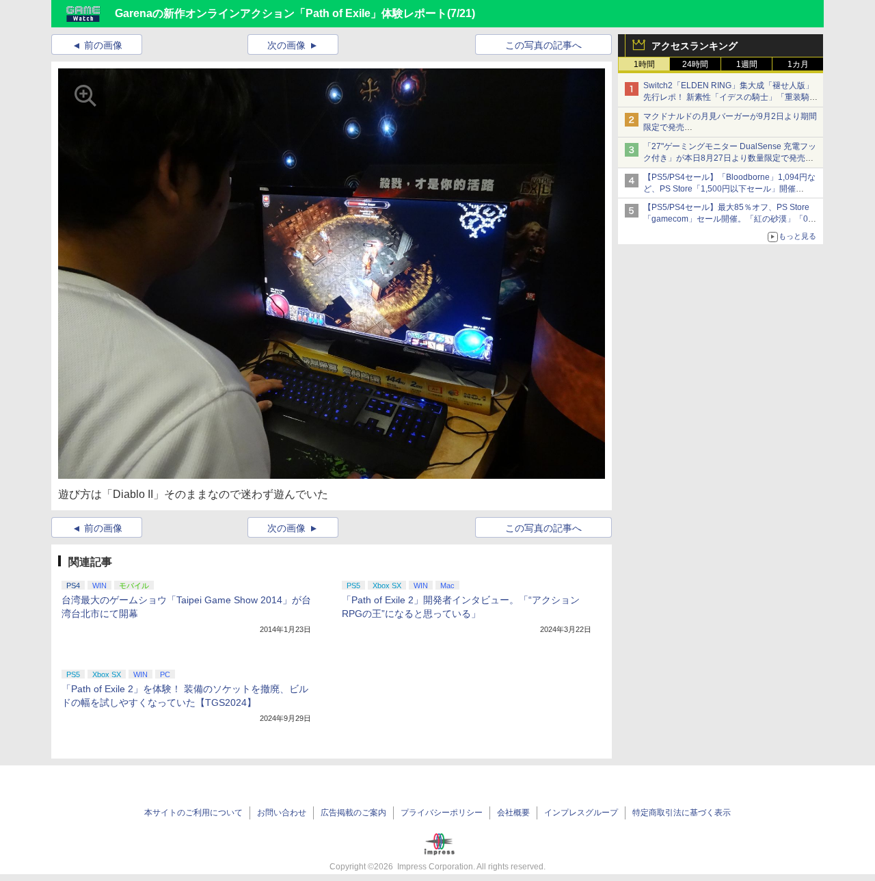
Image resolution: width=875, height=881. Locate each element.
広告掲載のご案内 (353, 812)
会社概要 (513, 812)
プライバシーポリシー (442, 812)
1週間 (746, 64)
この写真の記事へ (543, 45)
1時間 (644, 64)
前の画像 (103, 45)
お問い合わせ (281, 812)
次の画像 (286, 45)
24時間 (695, 64)
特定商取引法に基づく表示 (681, 812)
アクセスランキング (694, 45)
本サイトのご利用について (193, 812)
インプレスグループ (581, 812)
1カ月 (798, 64)
